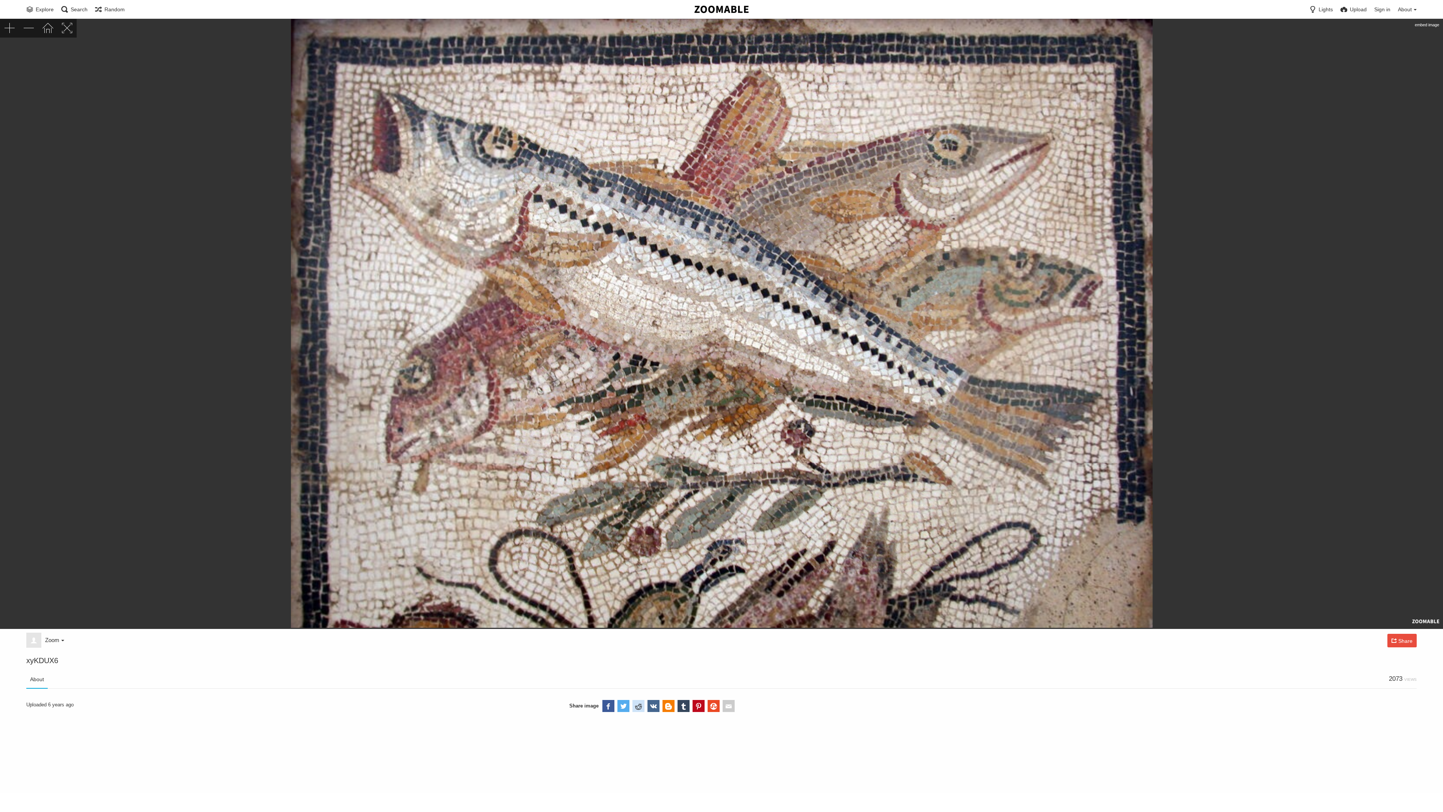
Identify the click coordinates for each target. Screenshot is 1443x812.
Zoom (52, 640)
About (37, 679)
